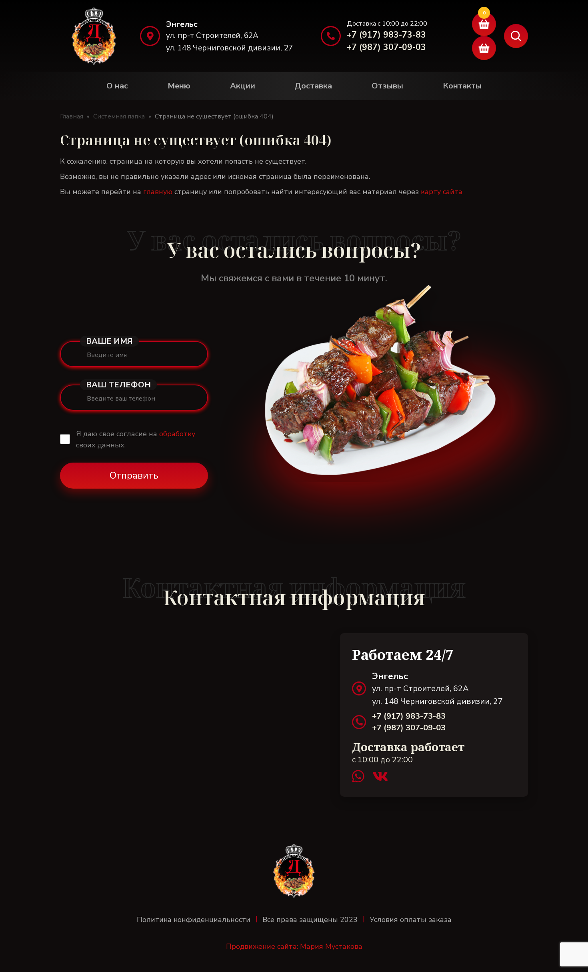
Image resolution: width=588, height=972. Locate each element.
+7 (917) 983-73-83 (386, 34)
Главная (71, 116)
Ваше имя (109, 341)
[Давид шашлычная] (94, 36)
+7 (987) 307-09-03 (386, 47)
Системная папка (119, 116)
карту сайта (441, 191)
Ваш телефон (118, 384)
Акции (242, 85)
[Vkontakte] (380, 777)
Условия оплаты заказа (411, 919)
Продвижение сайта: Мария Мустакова (294, 946)
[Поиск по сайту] (516, 36)
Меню (179, 85)
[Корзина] (484, 24)
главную (157, 191)
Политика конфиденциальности (193, 919)
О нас (117, 85)
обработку (177, 434)
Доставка (313, 85)
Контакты (462, 85)
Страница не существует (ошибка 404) (214, 116)
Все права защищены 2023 (310, 919)
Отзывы (387, 85)
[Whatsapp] (362, 777)
